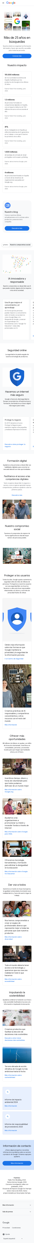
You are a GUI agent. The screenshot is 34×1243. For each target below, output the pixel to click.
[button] (17, 556)
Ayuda (7, 1234)
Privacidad (6, 1228)
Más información (17, 1163)
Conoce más (17, 56)
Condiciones (16, 1228)
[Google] (10, 3)
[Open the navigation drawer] (3, 3)
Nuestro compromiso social (20, 245)
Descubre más (17, 228)
